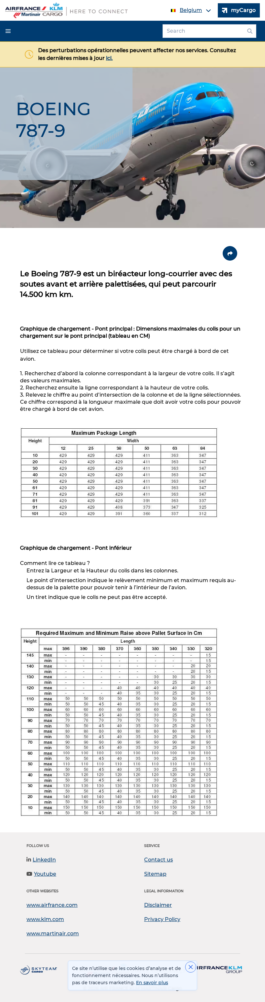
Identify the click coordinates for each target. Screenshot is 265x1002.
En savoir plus (152, 982)
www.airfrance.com (52, 905)
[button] (8, 31)
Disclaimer (158, 905)
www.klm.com (45, 919)
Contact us (158, 860)
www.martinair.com (52, 933)
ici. (109, 58)
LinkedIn (44, 860)
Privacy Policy (162, 919)
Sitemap (155, 874)
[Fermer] (190, 967)
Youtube (45, 874)
